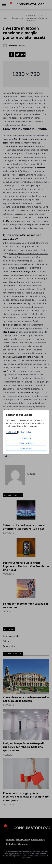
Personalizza (26, 438)
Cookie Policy (11, 432)
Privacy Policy (25, 432)
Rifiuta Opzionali (26, 443)
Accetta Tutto (25, 448)
